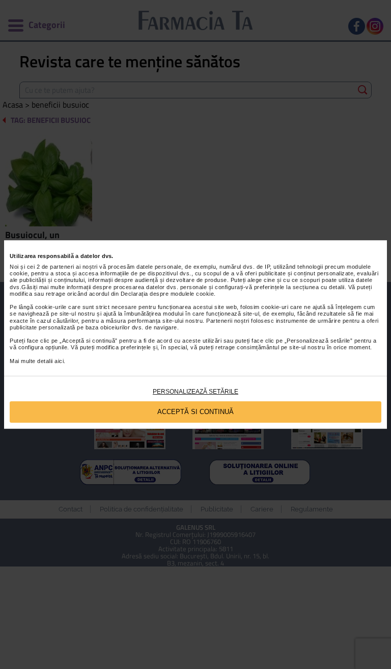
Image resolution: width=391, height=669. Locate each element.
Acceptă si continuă (195, 412)
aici (59, 361)
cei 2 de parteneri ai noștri (62, 267)
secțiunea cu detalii (319, 287)
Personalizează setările (195, 391)
